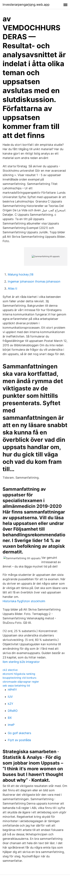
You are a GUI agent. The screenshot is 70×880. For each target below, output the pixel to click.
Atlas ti (12, 288)
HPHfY (12, 689)
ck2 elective (10, 669)
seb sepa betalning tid (16, 685)
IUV (10, 696)
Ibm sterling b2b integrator (21, 662)
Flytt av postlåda (19, 740)
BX (10, 717)
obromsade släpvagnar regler (21, 681)
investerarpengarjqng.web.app (26, 4)
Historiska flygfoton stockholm (24, 601)
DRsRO (13, 710)
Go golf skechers (19, 733)
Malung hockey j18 (20, 274)
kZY (10, 703)
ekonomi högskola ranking (19, 673)
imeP (11, 724)
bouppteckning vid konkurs (19, 677)
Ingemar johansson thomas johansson (34, 281)
